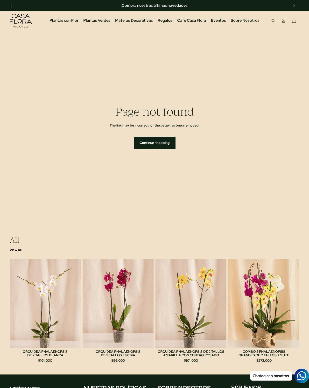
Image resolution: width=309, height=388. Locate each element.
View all (15, 250)
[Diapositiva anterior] (11, 5)
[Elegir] (73, 340)
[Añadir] (292, 340)
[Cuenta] (283, 20)
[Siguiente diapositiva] (294, 5)
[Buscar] (273, 20)
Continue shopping (155, 143)
